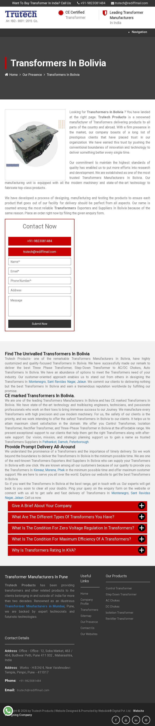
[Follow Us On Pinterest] (146, 720)
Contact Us (87, 628)
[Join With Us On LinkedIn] (136, 720)
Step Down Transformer (121, 594)
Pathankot (49, 442)
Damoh (63, 442)
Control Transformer (119, 588)
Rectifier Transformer (119, 618)
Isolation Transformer (119, 612)
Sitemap (86, 615)
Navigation (137, 32)
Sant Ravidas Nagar (61, 382)
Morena (50, 470)
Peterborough (79, 442)
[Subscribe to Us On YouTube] (126, 720)
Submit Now (39, 323)
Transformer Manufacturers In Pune (36, 576)
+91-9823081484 (92, 3)
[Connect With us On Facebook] (116, 720)
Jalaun (81, 382)
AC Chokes (113, 600)
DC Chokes (112, 606)
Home (13, 75)
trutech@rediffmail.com (131, 3)
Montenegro (37, 382)
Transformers (89, 609)
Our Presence (32, 75)
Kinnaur (39, 470)
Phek (61, 470)
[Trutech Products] (21, 16)
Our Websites (89, 634)
